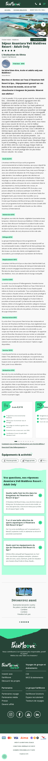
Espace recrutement (34, 697)
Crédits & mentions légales (24, 742)
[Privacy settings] (4, 756)
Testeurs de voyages (35, 700)
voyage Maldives (20, 10)
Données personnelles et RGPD (24, 750)
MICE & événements (34, 677)
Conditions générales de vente (24, 746)
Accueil (8, 10)
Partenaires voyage (10, 694)
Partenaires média (10, 697)
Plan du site (24, 754)
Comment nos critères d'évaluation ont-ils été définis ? (23, 444)
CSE (27, 674)
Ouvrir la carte (38, 39)
